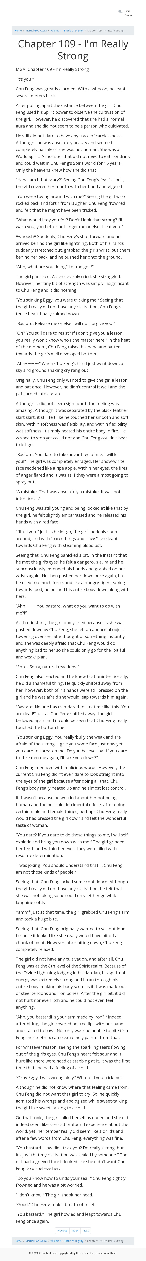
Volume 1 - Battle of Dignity (66, 30)
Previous (62, 1230)
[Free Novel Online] (77, 12)
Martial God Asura (36, 30)
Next (86, 1230)
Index (75, 1230)
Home (18, 30)
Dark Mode (128, 13)
